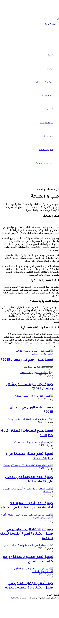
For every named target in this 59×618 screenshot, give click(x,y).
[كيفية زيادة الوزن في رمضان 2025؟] (34, 395)
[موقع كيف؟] (52, 24)
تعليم (50, 109)
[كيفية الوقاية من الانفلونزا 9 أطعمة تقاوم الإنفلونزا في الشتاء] (26, 491)
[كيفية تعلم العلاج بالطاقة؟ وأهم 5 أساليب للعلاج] (28, 545)
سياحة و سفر (46, 123)
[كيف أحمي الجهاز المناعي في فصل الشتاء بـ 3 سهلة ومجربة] (26, 571)
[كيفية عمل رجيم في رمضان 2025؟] (34, 350)
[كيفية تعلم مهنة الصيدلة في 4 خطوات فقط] (33, 442)
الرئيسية (55, 189)
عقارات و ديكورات (44, 163)
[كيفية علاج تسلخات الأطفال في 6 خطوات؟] (30, 419)
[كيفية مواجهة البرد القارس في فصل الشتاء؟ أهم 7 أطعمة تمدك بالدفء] (26, 517)
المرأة (50, 69)
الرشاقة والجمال (44, 82)
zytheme (15, 597)
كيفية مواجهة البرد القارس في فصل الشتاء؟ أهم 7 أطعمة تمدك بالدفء (26, 534)
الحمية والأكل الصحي (42, 353)
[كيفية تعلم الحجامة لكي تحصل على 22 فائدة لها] (28, 465)
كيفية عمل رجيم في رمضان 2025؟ (27, 360)
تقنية (50, 55)
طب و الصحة (46, 150)
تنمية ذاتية (47, 96)
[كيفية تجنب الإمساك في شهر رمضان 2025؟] (36, 372)
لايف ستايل (47, 136)
